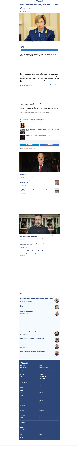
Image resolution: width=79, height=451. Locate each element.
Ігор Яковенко (22, 313)
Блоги (21, 378)
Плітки (41, 434)
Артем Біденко (22, 347)
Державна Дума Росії (38, 112)
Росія (21, 112)
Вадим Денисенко (23, 307)
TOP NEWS (22, 213)
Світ (21, 376)
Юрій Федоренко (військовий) (25, 301)
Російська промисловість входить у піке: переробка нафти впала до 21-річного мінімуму (36, 299)
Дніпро (41, 385)
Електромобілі (42, 410)
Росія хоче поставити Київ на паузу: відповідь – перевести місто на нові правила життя (37, 332)
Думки (21, 296)
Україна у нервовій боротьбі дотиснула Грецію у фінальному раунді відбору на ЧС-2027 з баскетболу (38, 251)
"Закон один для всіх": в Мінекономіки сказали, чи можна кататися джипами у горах (35, 181)
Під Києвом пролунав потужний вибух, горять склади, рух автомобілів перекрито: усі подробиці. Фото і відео (39, 243)
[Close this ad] (78, 445)
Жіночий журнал (22, 437)
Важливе (22, 151)
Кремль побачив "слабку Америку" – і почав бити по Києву (32, 338)
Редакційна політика (23, 114)
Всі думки (22, 357)
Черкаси (21, 387)
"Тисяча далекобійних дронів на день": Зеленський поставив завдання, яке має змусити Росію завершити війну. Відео (38, 235)
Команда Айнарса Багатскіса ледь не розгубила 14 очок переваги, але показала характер (36, 253)
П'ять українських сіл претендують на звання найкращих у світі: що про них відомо (36, 189)
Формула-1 (22, 395)
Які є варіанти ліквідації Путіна (26, 311)
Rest (21, 293)
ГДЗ (20, 400)
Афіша (21, 434)
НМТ (40, 403)
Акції (20, 412)
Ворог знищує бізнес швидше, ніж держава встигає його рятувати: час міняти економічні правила (36, 345)
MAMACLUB (41, 429)
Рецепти (21, 417)
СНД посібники (22, 405)
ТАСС (30, 73)
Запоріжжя (22, 385)
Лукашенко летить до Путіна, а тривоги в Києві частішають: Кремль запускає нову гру (36, 306)
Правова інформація (23, 367)
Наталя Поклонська (46, 112)
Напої (40, 417)
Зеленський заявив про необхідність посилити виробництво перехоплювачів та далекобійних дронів (38, 238)
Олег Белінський (23, 334)
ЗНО (20, 403)
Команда (41, 365)
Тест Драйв (22, 410)
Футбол (21, 392)
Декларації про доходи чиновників (28, 112)
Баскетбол (41, 392)
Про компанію (22, 365)
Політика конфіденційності (44, 367)
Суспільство (42, 378)
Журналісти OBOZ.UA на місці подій (45, 370)
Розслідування (43, 376)
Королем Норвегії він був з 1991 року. (26, 176)
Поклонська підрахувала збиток (46, 107)
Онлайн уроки (22, 402)
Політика (41, 374)
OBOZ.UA (24, 7)
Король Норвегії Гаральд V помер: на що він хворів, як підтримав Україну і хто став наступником (39, 173)
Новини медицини (23, 429)
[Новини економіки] (21, 148)
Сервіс (41, 412)
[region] (39, 64)
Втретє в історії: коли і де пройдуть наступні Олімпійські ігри (32, 351)
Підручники (41, 400)
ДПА (40, 402)
